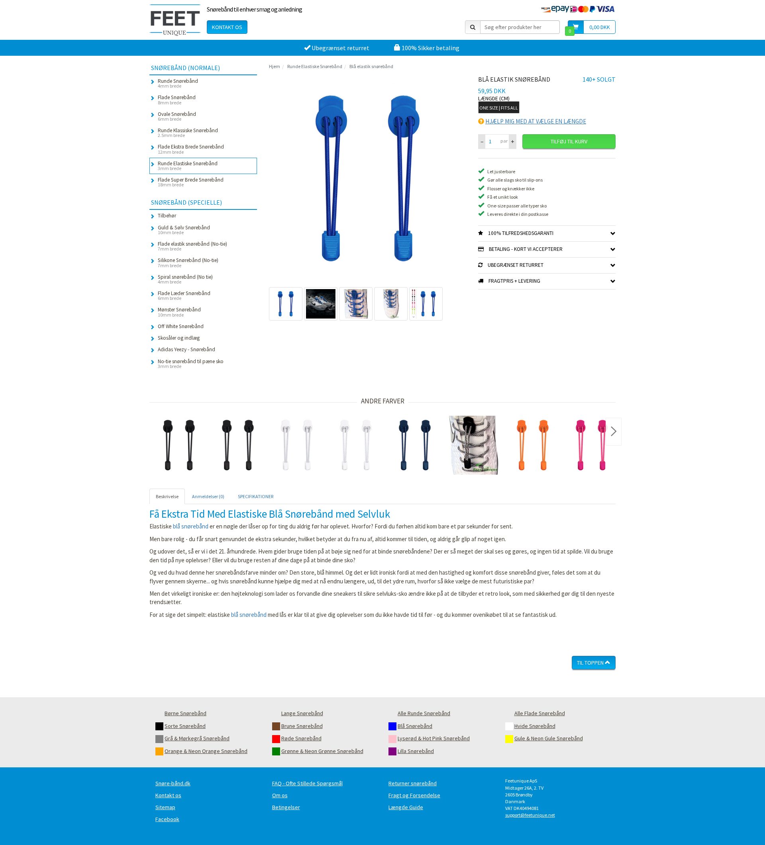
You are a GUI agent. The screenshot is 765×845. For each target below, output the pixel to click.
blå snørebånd (190, 526)
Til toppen (591, 662)
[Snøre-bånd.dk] (175, 20)
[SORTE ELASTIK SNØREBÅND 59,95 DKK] (178, 445)
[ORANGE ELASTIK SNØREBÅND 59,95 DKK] (532, 445)
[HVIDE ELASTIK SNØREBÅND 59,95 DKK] (296, 445)
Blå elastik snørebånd (371, 66)
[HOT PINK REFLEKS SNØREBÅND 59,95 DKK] (591, 445)
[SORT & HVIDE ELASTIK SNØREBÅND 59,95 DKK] (473, 445)
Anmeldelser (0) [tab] (208, 496)
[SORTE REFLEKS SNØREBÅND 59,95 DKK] (237, 445)
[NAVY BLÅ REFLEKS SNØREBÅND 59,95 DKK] (414, 445)
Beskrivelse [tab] (167, 496)
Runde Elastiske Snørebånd (314, 66)
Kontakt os (227, 27)
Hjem (274, 66)
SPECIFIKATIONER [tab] (255, 496)
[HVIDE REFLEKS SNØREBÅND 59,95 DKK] (355, 445)
